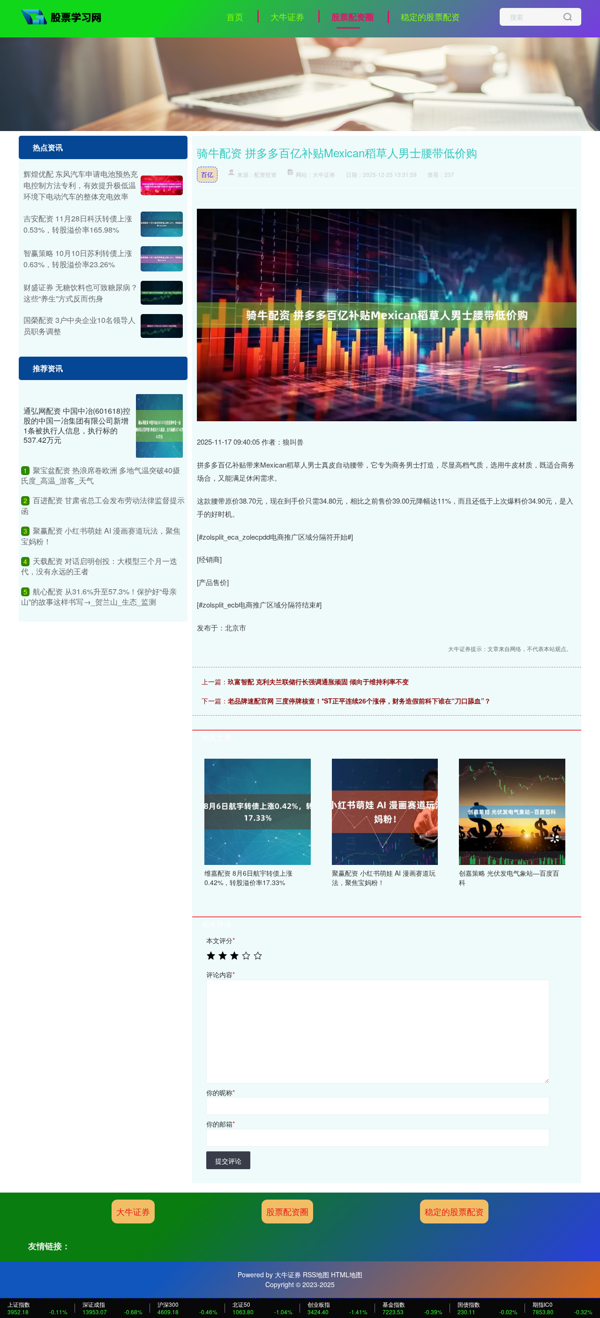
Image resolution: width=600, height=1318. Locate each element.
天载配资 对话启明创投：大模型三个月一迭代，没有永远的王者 (99, 566)
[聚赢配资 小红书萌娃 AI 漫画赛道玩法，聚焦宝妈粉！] (385, 810)
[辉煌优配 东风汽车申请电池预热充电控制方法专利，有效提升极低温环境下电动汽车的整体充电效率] (162, 186)
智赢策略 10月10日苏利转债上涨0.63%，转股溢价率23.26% (77, 259)
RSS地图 (316, 1274)
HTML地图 (346, 1274)
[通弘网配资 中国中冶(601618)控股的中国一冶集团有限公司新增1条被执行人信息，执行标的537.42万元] (159, 426)
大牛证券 (287, 16)
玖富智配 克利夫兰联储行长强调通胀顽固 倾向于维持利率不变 (318, 681)
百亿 (207, 174)
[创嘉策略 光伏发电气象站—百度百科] (512, 810)
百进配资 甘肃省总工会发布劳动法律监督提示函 (103, 505)
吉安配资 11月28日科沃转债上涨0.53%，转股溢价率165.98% (77, 224)
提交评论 (228, 1160)
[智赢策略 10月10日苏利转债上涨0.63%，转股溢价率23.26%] (162, 258)
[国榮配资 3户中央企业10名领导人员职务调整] (162, 326)
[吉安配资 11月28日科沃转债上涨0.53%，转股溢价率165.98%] (162, 224)
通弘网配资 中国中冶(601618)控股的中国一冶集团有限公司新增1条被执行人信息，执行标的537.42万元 (76, 425)
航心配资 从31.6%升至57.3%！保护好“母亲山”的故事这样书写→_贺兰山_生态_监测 (99, 596)
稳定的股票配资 (430, 16)
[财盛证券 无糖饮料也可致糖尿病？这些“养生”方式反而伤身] (162, 293)
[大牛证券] (65, 15)
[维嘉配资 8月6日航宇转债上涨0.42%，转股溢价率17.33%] (257, 810)
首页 (234, 16)
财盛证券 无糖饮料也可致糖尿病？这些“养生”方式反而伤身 (80, 293)
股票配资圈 (352, 17)
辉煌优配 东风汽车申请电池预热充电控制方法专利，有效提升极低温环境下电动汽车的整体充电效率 (80, 185)
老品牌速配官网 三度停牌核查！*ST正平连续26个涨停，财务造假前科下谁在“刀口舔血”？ (359, 700)
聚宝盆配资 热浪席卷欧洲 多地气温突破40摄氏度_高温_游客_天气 (100, 475)
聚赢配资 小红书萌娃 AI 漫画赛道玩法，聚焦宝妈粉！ (100, 535)
